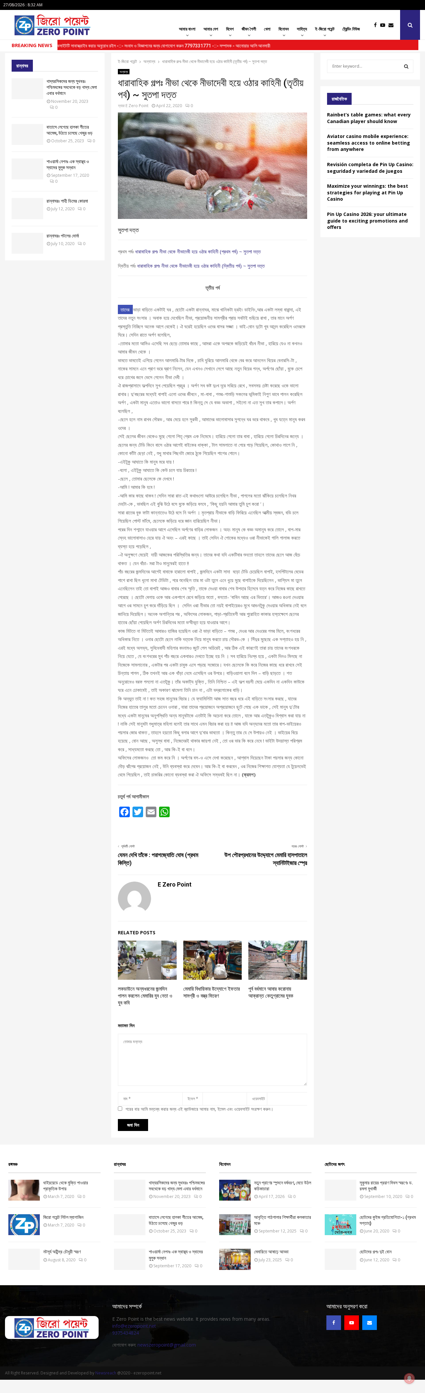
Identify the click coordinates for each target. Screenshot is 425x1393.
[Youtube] (384, 25)
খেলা (267, 29)
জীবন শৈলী (249, 29)
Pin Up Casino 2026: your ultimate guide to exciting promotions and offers (367, 220)
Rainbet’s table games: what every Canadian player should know (369, 117)
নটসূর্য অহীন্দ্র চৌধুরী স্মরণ (62, 1251)
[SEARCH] (406, 66)
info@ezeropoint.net (134, 1326)
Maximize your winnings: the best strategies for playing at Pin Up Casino (367, 192)
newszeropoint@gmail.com (166, 1345)
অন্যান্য (124, 71)
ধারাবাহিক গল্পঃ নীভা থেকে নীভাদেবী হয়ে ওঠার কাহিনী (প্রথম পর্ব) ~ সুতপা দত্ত (198, 251)
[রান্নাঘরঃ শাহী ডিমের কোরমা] (27, 208)
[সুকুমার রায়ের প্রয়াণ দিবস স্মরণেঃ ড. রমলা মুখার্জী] (340, 1190)
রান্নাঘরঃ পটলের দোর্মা (62, 235)
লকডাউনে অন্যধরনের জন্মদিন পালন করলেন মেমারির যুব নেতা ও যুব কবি (145, 996)
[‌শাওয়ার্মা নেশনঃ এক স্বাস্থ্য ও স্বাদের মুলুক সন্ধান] (27, 169)
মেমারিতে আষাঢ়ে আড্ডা (271, 1251)
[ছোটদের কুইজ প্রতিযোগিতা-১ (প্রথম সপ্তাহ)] (340, 1224)
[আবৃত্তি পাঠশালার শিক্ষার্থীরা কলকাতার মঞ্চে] (235, 1224)
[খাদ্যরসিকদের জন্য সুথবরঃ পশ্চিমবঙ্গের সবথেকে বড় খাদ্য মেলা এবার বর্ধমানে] (27, 88)
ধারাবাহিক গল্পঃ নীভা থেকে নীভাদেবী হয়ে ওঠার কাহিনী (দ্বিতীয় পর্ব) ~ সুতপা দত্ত (201, 265)
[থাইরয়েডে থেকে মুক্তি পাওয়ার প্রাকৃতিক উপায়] (24, 1190)
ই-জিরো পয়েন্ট (324, 29)
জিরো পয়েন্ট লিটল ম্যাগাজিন (63, 1217)
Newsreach (105, 1373)
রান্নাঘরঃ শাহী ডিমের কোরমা (67, 201)
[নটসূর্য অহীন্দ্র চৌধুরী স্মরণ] (24, 1259)
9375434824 (125, 1333)
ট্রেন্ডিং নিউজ (351, 29)
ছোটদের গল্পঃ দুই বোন (375, 1251)
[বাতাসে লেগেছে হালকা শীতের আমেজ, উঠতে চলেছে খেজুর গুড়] (27, 134)
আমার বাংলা (187, 29)
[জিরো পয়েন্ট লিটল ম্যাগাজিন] (24, 1224)
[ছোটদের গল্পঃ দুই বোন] (340, 1259)
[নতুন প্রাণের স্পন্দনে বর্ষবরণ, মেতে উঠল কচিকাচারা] (235, 1190)
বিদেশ (230, 29)
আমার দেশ (211, 29)
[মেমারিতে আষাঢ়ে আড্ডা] (235, 1259)
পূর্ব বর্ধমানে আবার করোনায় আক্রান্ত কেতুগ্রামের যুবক (270, 992)
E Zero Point (137, 105)
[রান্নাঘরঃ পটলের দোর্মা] (27, 243)
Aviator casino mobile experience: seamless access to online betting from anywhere (368, 142)
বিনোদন (284, 29)
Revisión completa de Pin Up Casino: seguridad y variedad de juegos (370, 167)
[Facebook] (377, 25)
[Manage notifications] (409, 1378)
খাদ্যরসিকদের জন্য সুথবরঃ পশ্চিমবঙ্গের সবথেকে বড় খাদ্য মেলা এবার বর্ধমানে (71, 87)
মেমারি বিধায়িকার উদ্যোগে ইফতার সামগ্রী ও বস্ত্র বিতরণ (211, 992)
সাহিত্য (302, 29)
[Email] (392, 25)
